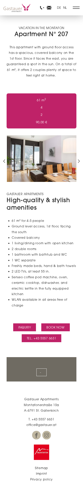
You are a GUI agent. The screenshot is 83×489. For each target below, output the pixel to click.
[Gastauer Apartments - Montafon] (41, 452)
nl (65, 7)
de (59, 7)
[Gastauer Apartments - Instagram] (46, 435)
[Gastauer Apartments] (16, 7)
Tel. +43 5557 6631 (41, 338)
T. (41, 419)
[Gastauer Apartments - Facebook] (36, 435)
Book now (55, 327)
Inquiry (24, 327)
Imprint (41, 473)
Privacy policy (41, 479)
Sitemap (41, 468)
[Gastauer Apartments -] (41, 7)
